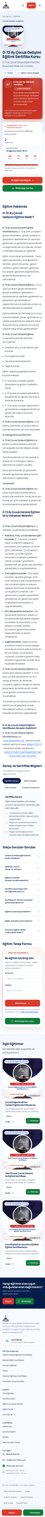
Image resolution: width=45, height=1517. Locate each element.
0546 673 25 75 (12, 1454)
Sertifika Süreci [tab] (12, 781)
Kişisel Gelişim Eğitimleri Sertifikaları (17, 1355)
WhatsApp (35, 1512)
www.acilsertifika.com (14, 740)
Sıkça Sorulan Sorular (11, 1442)
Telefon (8, 985)
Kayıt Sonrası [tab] (10, 787)
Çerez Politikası (26, 1497)
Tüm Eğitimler (8, 1393)
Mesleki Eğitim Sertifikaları (13, 1360)
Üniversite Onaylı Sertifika (13, 1381)
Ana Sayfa (6, 16)
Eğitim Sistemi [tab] (30, 781)
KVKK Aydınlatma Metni (29, 1012)
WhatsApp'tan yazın (24, 1021)
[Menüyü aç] (39, 5)
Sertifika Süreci (8, 1398)
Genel (5, 1371)
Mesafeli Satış (21, 1503)
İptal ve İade (8, 1503)
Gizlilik (27, 1491)
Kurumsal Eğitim (9, 1431)
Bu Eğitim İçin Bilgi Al (20, 180)
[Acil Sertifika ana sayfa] (5, 5)
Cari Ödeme (7, 1414)
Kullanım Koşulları (10, 1497)
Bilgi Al (31, 5)
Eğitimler (16, 16)
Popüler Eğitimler (9, 1365)
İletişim (5, 1437)
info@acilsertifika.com (16, 1460)
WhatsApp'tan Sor (24, 188)
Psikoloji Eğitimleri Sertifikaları (14, 1376)
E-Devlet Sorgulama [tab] (31, 787)
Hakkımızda (7, 1426)
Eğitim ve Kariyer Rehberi (12, 1404)
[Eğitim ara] (23, 5)
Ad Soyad (9, 973)
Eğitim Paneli (7, 1409)
